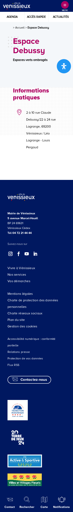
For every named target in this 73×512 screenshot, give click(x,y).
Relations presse (19, 352)
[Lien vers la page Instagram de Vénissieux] (10, 254)
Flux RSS (13, 365)
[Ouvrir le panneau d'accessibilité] (64, 66)
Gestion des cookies (22, 326)
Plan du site (16, 320)
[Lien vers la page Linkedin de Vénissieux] (35, 254)
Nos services (17, 275)
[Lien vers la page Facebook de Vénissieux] (18, 254)
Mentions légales (20, 294)
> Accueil (19, 27)
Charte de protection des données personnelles (33, 303)
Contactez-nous (33, 379)
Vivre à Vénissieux (21, 268)
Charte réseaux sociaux (25, 313)
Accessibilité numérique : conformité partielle (32, 342)
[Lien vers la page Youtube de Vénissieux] (27, 254)
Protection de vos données (25, 358)
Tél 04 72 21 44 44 (20, 233)
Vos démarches (19, 281)
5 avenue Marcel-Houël (23, 218)
